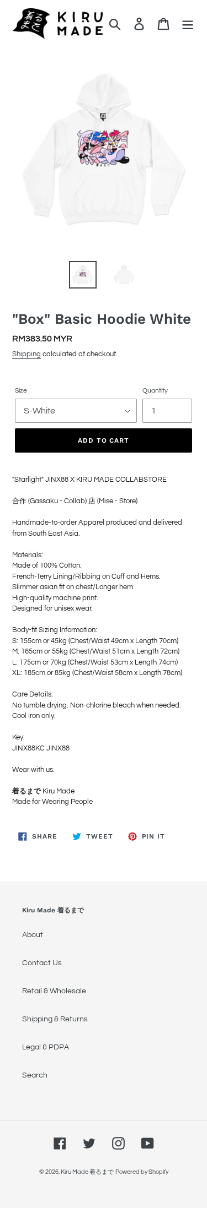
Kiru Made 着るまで (87, 1172)
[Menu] (188, 24)
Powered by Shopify (141, 1172)
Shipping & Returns (55, 1019)
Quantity (155, 390)
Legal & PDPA (45, 1047)
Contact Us (42, 963)
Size (21, 390)
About (32, 935)
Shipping (26, 354)
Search (34, 1075)
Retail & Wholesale (54, 991)
